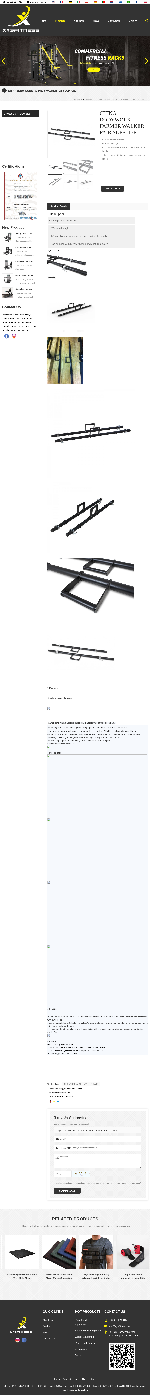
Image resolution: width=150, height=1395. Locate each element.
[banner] (75, 61)
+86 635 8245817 (14, 2)
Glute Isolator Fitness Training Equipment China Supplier (25, 275)
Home (43, 21)
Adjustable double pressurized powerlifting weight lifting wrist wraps (131, 1276)
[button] (72, 83)
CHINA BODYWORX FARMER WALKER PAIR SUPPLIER (91, 1130)
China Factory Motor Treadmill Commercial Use (25, 289)
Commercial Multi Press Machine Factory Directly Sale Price (25, 247)
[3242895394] (50, 1101)
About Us (79, 21)
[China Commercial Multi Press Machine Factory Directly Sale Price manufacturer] (7, 251)
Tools (6, 155)
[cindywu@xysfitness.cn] (54, 1101)
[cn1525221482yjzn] (58, 1101)
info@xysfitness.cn (38, 2)
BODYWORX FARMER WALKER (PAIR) (81, 1084)
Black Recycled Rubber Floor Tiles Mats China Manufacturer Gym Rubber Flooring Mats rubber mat (19, 1276)
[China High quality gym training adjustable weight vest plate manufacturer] (94, 1252)
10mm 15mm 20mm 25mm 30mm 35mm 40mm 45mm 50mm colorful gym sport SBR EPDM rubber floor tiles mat (56, 1276)
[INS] (14, 336)
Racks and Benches (13, 144)
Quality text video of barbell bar (78, 1379)
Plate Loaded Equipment (15, 126)
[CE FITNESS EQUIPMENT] (23, 195)
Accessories (10, 149)
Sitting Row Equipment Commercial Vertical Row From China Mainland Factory (25, 233)
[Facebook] (6, 336)
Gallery (133, 21)
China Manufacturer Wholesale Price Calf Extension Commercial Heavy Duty (25, 261)
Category (88, 99)
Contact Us (114, 21)
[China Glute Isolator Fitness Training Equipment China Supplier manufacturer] (7, 279)
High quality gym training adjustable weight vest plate (94, 1276)
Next (37, 192)
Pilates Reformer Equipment (17, 138)
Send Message (67, 1191)
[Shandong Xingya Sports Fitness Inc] (20, 20)
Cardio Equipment (12, 132)
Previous (3, 192)
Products (60, 21)
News (96, 21)
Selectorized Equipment (15, 120)
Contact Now (112, 188)
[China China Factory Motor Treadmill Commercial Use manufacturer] (7, 293)
